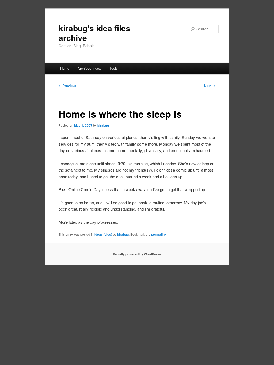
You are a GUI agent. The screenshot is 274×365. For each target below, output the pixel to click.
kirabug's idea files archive (94, 32)
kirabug (103, 125)
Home (64, 68)
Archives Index (89, 68)
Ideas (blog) (103, 234)
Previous (67, 85)
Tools (113, 68)
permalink (158, 234)
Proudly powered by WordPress (137, 254)
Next (209, 85)
